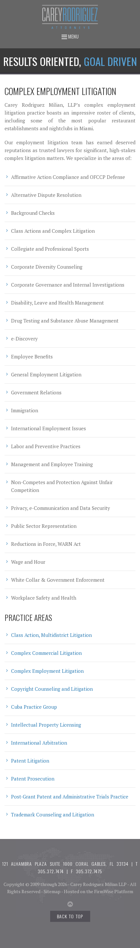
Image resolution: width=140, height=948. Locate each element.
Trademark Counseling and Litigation (52, 814)
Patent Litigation (30, 760)
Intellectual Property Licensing (46, 724)
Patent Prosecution (32, 778)
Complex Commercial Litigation (46, 653)
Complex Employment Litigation (47, 671)
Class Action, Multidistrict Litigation (51, 635)
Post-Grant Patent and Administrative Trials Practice (69, 796)
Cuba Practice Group (34, 706)
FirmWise (103, 891)
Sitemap (52, 891)
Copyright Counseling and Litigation (52, 689)
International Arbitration (39, 742)
